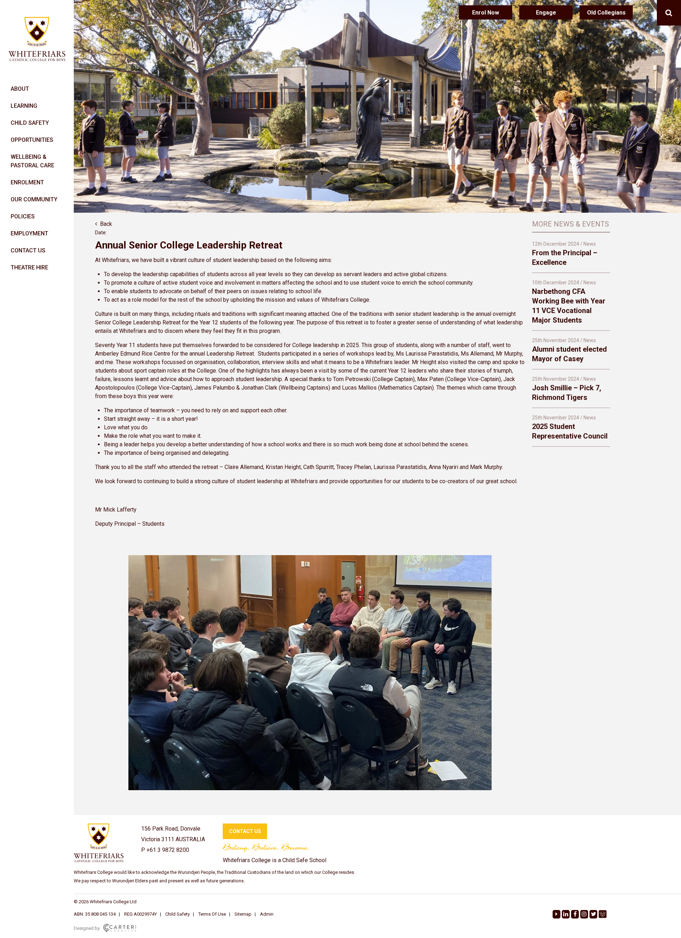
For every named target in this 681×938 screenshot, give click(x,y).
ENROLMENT (27, 182)
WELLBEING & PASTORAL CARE (32, 161)
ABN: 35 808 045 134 (95, 914)
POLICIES (23, 216)
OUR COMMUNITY (34, 199)
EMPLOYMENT (29, 233)
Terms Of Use (212, 914)
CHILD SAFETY (30, 122)
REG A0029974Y (140, 914)
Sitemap (242, 914)
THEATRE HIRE (29, 267)
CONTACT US (28, 250)
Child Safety (177, 914)
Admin (266, 914)
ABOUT (20, 88)
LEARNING (24, 105)
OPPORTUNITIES (32, 139)
